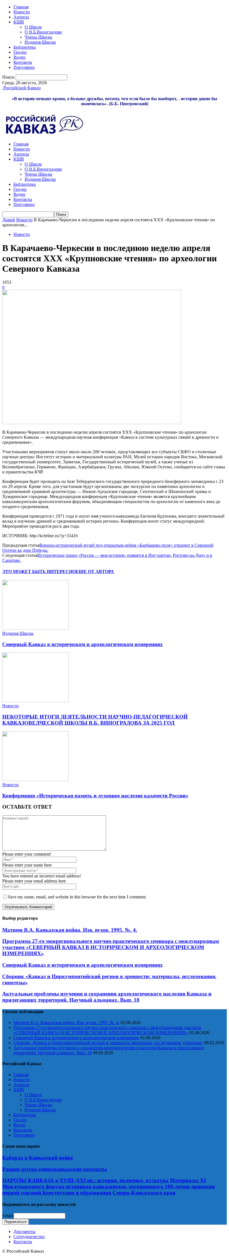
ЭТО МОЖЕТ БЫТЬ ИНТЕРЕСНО (39, 571)
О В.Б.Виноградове (43, 32)
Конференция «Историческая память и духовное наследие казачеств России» (95, 796)
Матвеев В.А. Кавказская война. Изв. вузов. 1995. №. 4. (69, 930)
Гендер (20, 52)
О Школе (33, 27)
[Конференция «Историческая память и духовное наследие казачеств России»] (35, 779)
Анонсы (21, 17)
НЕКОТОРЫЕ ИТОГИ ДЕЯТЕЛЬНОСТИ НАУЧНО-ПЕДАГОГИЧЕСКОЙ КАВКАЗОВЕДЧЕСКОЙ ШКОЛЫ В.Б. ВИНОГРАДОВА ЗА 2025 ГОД (95, 720)
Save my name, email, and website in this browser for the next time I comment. (77, 897)
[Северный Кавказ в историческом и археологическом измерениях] (35, 628)
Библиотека (24, 47)
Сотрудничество (29, 1236)
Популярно (24, 67)
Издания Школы (40, 42)
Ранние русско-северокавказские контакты (54, 1169)
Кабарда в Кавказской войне (37, 1158)
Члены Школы (38, 37)
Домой (8, 219)
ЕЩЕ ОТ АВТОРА (95, 571)
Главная (20, 6)
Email (7, 1215)
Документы (24, 1231)
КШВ (18, 22)
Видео (19, 57)
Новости (21, 12)
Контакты (22, 62)
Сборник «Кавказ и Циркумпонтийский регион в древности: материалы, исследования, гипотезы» (108, 1042)
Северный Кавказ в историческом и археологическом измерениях (82, 644)
